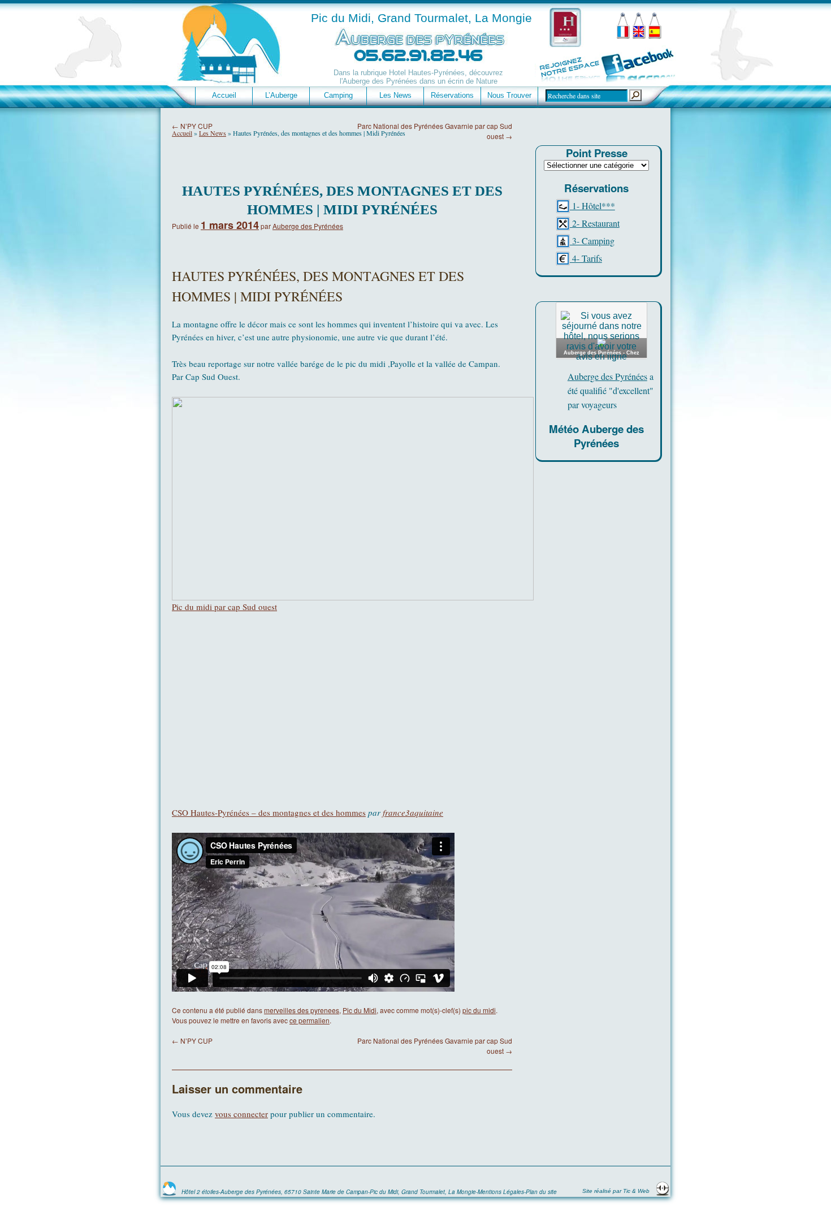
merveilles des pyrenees (301, 1010)
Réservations (452, 95)
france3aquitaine (413, 812)
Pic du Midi (359, 1010)
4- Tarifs (586, 258)
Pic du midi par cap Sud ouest (224, 606)
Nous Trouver (509, 95)
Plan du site (541, 1192)
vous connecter (241, 1113)
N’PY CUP (192, 126)
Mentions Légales (501, 1192)
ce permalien (309, 1020)
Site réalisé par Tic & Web (616, 1191)
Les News (395, 95)
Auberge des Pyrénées (307, 226)
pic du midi (479, 1010)
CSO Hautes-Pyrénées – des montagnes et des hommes (269, 812)
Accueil (224, 95)
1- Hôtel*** (592, 205)
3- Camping (592, 240)
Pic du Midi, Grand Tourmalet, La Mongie (421, 17)
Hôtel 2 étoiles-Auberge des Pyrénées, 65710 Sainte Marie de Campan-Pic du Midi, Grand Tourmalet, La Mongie (328, 1192)
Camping (338, 95)
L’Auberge (281, 95)
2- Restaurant (595, 223)
